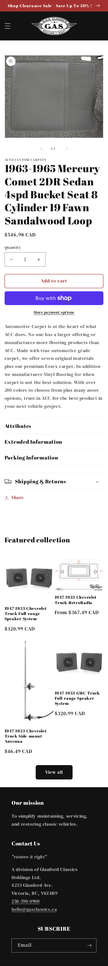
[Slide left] (41, 149)
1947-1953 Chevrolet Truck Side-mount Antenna (26, 736)
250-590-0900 (26, 901)
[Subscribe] (89, 945)
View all (54, 772)
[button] (7, 25)
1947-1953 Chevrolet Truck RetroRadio (76, 600)
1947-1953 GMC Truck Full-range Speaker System (77, 698)
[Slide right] (67, 149)
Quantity (13, 247)
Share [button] (18, 498)
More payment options (54, 312)
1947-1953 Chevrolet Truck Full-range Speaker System (26, 613)
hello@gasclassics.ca (34, 909)
